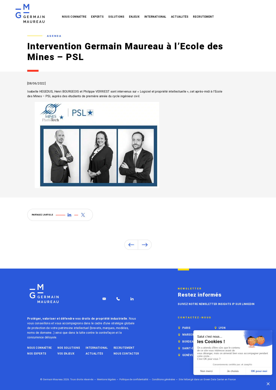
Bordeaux (189, 341)
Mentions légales (106, 379)
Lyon (222, 327)
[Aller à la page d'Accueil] (44, 294)
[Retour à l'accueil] (30, 13)
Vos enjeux (65, 353)
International (155, 16)
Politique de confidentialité (133, 379)
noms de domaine (39, 332)
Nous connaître (74, 16)
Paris (186, 327)
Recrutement (203, 16)
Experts (97, 16)
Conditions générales (163, 379)
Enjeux (134, 16)
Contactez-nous (194, 317)
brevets (96, 328)
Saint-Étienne (192, 348)
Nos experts (36, 353)
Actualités (180, 16)
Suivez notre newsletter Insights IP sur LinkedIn (216, 304)
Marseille (190, 334)
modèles (122, 328)
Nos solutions (68, 347)
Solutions (116, 16)
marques (109, 328)
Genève (187, 355)
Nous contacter (126, 353)
